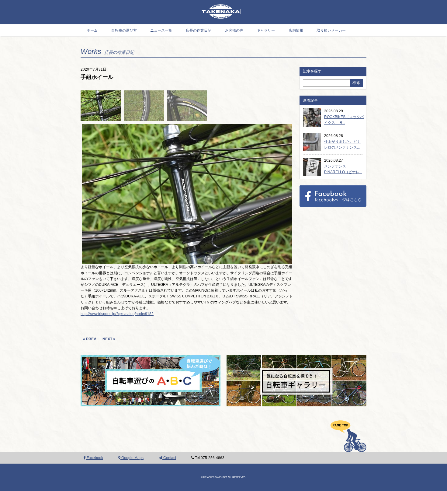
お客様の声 (234, 30)
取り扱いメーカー (331, 30)
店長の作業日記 (198, 30)
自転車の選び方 (124, 30)
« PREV (89, 339)
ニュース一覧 (161, 30)
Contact (169, 458)
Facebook (94, 458)
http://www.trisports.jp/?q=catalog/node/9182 (117, 314)
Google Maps (132, 458)
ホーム (92, 30)
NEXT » (108, 339)
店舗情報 (296, 30)
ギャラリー (266, 30)
